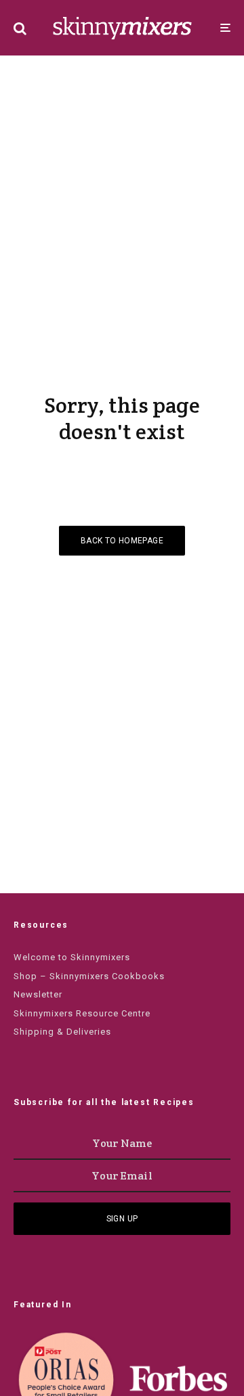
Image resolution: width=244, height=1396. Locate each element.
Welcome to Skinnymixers (72, 957)
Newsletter (38, 994)
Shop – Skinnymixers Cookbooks (89, 976)
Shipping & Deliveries (62, 1032)
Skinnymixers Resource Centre (82, 1013)
